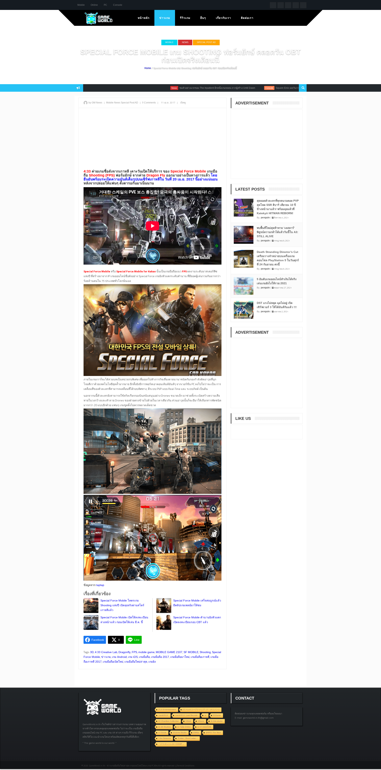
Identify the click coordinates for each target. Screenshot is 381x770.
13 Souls (162, 732)
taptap (100, 585)
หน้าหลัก (143, 17)
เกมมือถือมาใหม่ (180, 656)
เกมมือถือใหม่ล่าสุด (135, 661)
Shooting (205, 652)
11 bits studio (217, 721)
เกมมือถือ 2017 (160, 656)
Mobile (81, 5)
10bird (188, 721)
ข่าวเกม (164, 17)
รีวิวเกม (185, 17)
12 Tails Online (184, 727)
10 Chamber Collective (168, 721)
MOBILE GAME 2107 (169, 652)
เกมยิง (152, 661)
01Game (217, 715)
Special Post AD (206, 42)
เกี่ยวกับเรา (223, 17)
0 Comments (149, 102)
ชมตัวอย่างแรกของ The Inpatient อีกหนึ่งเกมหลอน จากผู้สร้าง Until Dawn (190, 88)
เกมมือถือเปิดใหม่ (113, 661)
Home (147, 68)
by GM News (95, 102)
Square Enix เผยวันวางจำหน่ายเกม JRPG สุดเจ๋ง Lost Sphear (281, 88)
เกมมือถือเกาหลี (200, 656)
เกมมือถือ (144, 656)
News (185, 42)
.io (205, 715)
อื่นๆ (203, 17)
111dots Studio (180, 732)
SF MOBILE (191, 652)
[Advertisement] (152, 140)
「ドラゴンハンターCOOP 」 (171, 744)
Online (94, 5)
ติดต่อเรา (247, 17)
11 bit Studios (164, 727)
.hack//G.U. (163, 715)
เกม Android (119, 656)
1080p (196, 732)
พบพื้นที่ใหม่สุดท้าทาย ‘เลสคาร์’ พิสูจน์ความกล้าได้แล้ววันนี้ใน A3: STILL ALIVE (277, 232)
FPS (134, 652)
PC (105, 5)
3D (92, 652)
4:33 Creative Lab (106, 652)
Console (117, 5)
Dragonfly (124, 652)
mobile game (146, 652)
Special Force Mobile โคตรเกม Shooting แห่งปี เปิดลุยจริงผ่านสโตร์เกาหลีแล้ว (122, 605)
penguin (265, 217)
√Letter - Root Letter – (187, 738)
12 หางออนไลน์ (204, 727)
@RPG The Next (213, 732)
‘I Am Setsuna (164, 738)
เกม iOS (133, 656)
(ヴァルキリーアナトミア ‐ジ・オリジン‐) (201, 709)
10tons (201, 721)
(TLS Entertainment (167, 709)
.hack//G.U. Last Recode (186, 715)
